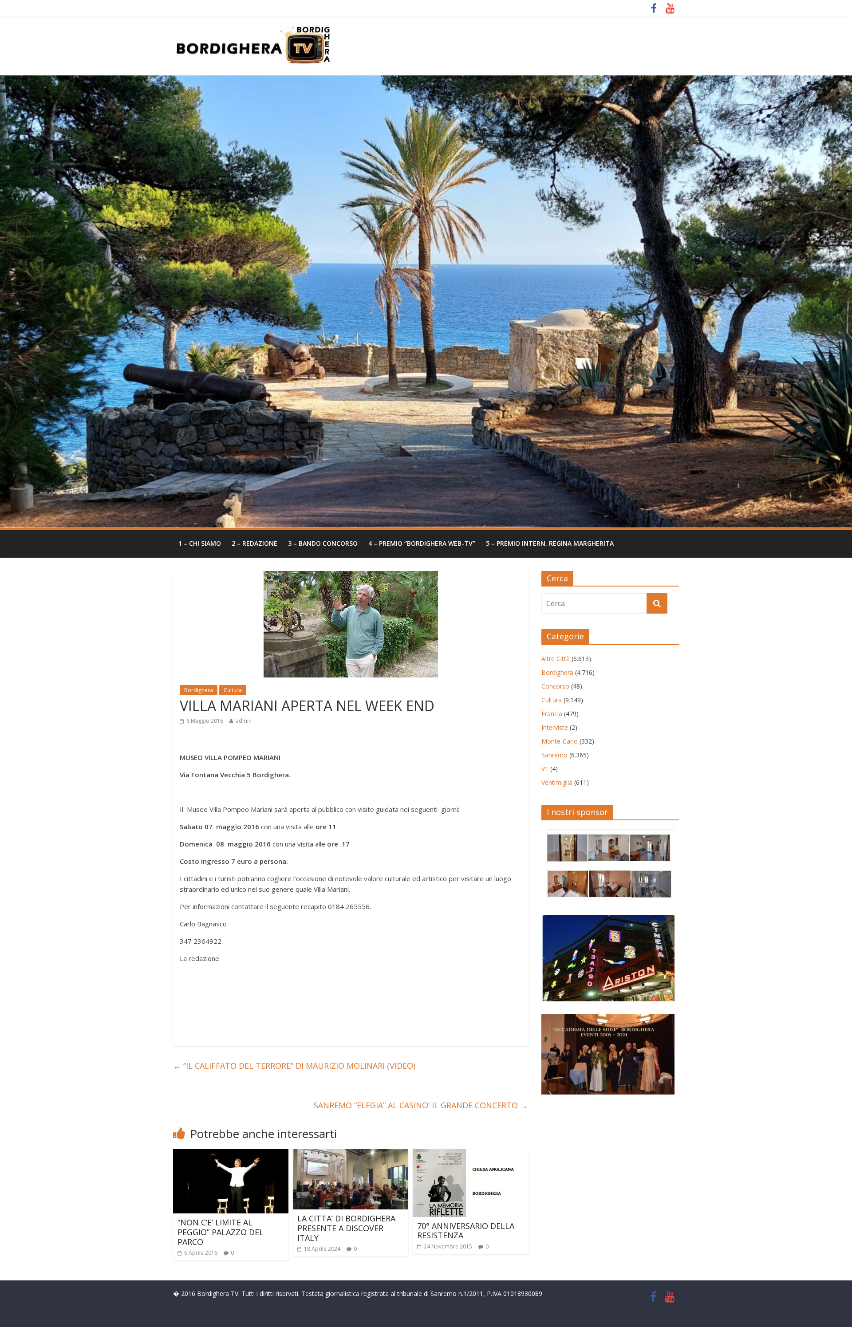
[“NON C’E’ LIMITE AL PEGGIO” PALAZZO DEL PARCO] (230, 1154)
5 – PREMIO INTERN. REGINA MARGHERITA (550, 543)
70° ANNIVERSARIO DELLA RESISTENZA (465, 1231)
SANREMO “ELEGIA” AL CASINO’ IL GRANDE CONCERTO (421, 1105)
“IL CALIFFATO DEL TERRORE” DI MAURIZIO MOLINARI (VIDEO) (294, 1065)
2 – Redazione (254, 543)
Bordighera (198, 690)
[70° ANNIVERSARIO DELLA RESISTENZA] (470, 1154)
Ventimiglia (556, 782)
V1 (544, 768)
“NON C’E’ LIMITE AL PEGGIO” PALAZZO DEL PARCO (221, 1232)
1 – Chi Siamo (199, 543)
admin (244, 721)
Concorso (555, 686)
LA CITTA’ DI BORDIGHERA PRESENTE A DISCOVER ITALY (346, 1228)
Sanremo (554, 755)
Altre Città (555, 658)
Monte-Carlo (559, 741)
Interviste (554, 727)
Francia (551, 713)
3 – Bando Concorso (323, 543)
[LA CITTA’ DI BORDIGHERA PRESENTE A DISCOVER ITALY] (350, 1154)
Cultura (233, 690)
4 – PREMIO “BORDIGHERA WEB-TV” (421, 543)
